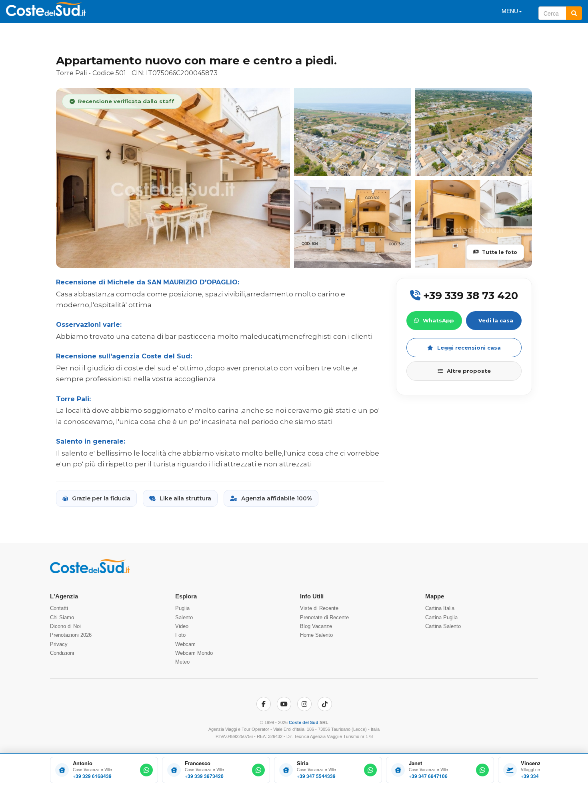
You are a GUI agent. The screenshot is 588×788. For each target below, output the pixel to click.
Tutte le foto (499, 252)
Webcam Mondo (194, 653)
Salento (184, 617)
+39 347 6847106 (428, 776)
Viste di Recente (319, 608)
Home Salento (316, 635)
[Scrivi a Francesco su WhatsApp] (258, 770)
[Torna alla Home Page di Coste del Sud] (90, 571)
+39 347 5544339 (316, 776)
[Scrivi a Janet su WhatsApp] (482, 770)
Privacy (59, 644)
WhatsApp (438, 320)
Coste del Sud (303, 722)
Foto (180, 635)
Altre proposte (469, 371)
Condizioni (62, 653)
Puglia (182, 608)
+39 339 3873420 (204, 776)
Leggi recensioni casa (469, 347)
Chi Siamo (62, 617)
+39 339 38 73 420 (469, 295)
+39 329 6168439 (92, 776)
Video (181, 626)
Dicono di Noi (65, 626)
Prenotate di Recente (324, 617)
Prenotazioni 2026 (71, 635)
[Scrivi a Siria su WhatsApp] (370, 770)
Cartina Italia (439, 608)
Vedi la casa (495, 320)
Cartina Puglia (441, 617)
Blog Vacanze (316, 626)
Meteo (182, 662)
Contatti (59, 608)
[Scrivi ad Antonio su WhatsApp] (146, 770)
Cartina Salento (443, 626)
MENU (510, 11)
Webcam (185, 644)
